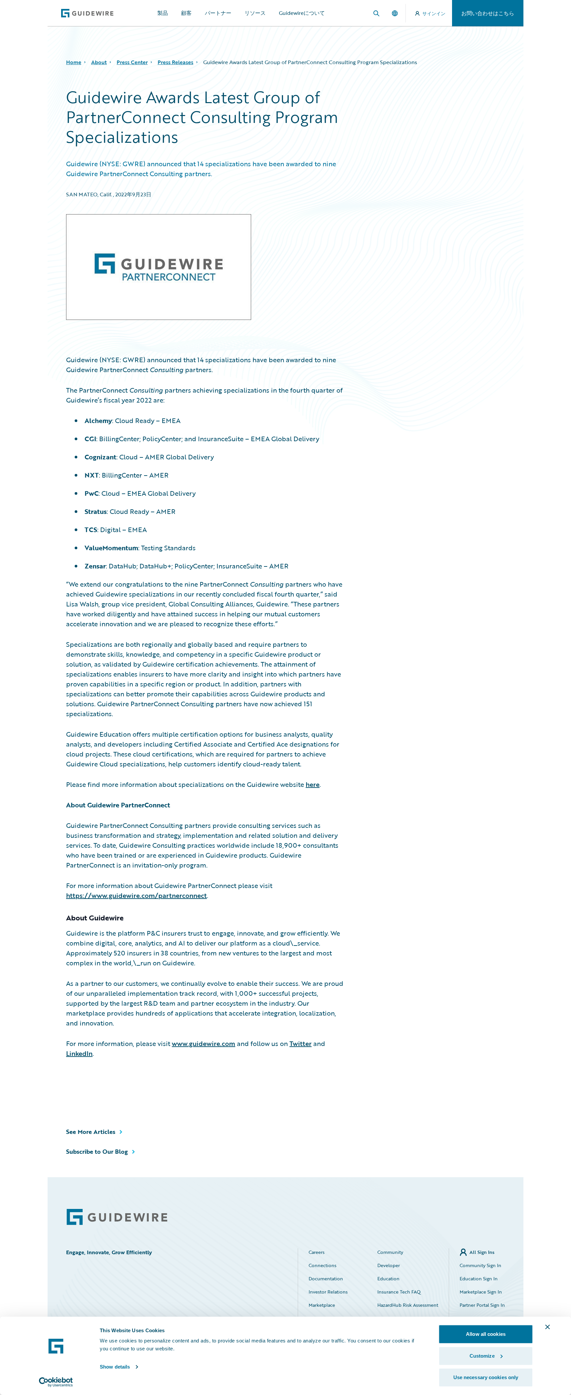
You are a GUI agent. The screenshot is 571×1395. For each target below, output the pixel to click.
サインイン (433, 13)
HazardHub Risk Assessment (407, 1304)
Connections (322, 1265)
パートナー (218, 13)
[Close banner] (547, 1327)
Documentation (326, 1278)
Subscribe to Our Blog (97, 1151)
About (99, 62)
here (313, 784)
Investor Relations (328, 1291)
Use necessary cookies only (485, 1377)
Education (388, 1278)
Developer (388, 1265)
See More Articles (90, 1131)
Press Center (132, 62)
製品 (162, 13)
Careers (316, 1252)
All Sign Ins (482, 1252)
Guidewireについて (302, 13)
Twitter (300, 1043)
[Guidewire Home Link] (117, 1217)
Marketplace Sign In (481, 1291)
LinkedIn (79, 1053)
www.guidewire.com (203, 1043)
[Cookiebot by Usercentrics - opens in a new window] (56, 1382)
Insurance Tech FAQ (399, 1291)
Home (73, 62)
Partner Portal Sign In (482, 1304)
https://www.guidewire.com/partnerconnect (136, 895)
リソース (255, 13)
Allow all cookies (486, 1334)
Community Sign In (480, 1265)
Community (390, 1252)
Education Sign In (479, 1278)
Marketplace (322, 1304)
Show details (115, 1367)
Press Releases (175, 62)
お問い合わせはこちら (487, 13)
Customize (482, 1356)
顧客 (186, 13)
